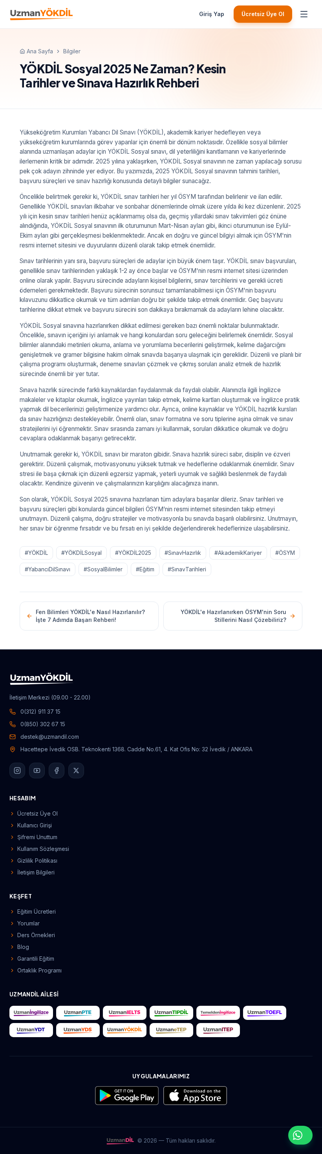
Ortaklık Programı (39, 970)
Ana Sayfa (40, 51)
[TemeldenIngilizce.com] (218, 1013)
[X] (76, 770)
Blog (23, 946)
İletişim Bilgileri (36, 872)
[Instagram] (17, 770)
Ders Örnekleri (36, 935)
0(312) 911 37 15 (40, 711)
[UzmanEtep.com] (171, 1030)
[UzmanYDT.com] (31, 1030)
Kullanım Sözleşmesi (43, 848)
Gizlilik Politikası (37, 860)
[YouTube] (37, 770)
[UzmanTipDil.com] (171, 1013)
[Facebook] (56, 770)
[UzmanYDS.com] (78, 1030)
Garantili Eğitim (35, 958)
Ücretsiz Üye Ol (263, 14)
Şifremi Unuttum (37, 837)
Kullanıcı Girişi (34, 825)
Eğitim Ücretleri (36, 911)
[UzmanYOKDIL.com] (124, 1030)
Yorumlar (28, 923)
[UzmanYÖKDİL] (41, 14)
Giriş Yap (211, 14)
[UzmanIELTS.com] (124, 1013)
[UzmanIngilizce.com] (31, 1013)
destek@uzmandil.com (49, 736)
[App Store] (195, 1095)
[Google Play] (127, 1095)
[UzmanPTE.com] (78, 1013)
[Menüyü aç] (304, 14)
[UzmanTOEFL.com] (265, 1013)
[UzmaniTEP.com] (218, 1030)
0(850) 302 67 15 (42, 724)
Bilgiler (71, 51)
